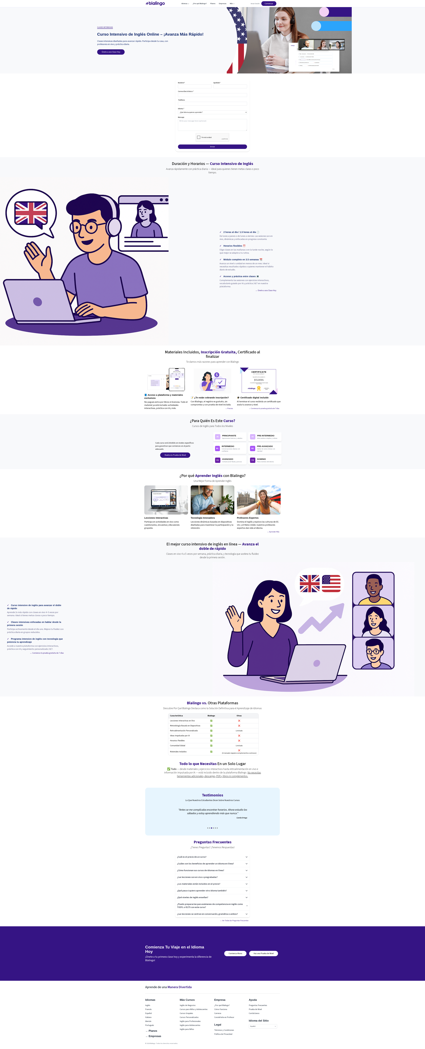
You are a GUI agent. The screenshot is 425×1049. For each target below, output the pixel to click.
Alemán (148, 1021)
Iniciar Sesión (255, 4)
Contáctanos (254, 1013)
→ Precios (229, 408)
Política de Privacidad (223, 1034)
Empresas (222, 3)
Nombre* (181, 83)
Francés (148, 1009)
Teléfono (181, 100)
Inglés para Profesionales (190, 1021)
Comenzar (269, 3)
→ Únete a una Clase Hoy (265, 290)
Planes (212, 3)
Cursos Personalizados (189, 1017)
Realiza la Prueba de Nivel (175, 455)
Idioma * (181, 108)
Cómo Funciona (220, 1009)
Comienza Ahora (235, 953)
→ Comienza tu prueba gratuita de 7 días (264, 408)
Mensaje (181, 117)
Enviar (212, 146)
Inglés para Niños (187, 1029)
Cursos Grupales (186, 1013)
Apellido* (216, 83)
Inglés (147, 1005)
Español (148, 1013)
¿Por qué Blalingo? (200, 3)
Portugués (149, 1025)
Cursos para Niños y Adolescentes (194, 1009)
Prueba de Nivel (255, 1009)
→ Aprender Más (273, 532)
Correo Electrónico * (186, 91)
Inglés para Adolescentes (190, 1025)
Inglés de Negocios (188, 1005)
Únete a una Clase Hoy (111, 52)
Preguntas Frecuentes (258, 1005)
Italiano (148, 1017)
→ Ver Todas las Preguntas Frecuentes (234, 920)
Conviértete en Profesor (224, 1017)
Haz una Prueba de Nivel (264, 953)
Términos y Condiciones (224, 1030)
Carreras (217, 1013)
